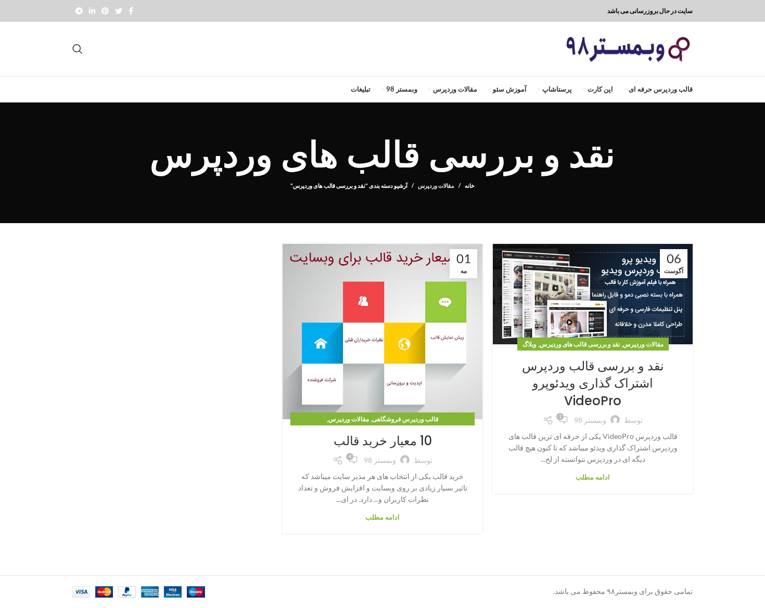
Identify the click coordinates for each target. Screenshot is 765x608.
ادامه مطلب (593, 477)
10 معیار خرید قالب (383, 440)
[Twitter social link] (118, 11)
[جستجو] (77, 48)
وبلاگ (529, 344)
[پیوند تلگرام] (79, 11)
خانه (470, 185)
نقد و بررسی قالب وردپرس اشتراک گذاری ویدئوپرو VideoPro (593, 383)
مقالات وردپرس (436, 185)
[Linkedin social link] (92, 11)
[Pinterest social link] (105, 11)
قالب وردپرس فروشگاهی (405, 419)
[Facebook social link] (130, 11)
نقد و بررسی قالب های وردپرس (580, 344)
